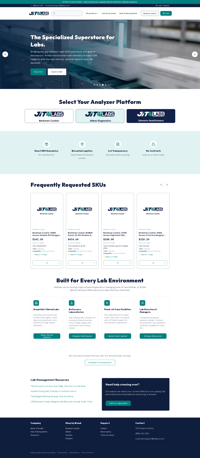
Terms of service (107, 435)
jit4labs (38, 452)
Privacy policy (62, 452)
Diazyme (69, 438)
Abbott (68, 432)
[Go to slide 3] (100, 84)
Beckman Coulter (73, 428)
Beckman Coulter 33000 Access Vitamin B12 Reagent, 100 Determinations (47, 234)
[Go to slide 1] (94, 84)
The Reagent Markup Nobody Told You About (52, 396)
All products (91, 13)
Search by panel (109, 13)
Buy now (38, 71)
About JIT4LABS (37, 428)
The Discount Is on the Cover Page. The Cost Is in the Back (58, 386)
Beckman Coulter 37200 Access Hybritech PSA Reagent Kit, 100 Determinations (115, 234)
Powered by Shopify (48, 452)
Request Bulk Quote (82, 336)
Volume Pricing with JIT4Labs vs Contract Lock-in (53, 391)
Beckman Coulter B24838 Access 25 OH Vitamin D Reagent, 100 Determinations (80, 234)
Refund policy (74, 452)
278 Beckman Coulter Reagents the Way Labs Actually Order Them (61, 401)
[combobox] (68, 13)
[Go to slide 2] (97, 84)
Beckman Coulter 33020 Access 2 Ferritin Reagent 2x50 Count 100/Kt (151, 234)
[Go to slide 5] (105, 85)
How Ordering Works (128, 13)
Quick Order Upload (117, 336)
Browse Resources (153, 336)
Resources (35, 435)
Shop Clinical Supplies (47, 336)
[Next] (167, 184)
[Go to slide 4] (102, 84)
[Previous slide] (5, 54)
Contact (103, 428)
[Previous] (161, 184)
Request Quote (149, 13)
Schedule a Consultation (100, 362)
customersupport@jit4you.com (149, 438)
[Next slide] (195, 54)
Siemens (69, 435)
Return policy (105, 432)
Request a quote (59, 71)
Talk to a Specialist (118, 403)
